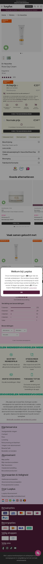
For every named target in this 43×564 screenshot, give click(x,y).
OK (21, 292)
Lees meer (33, 288)
